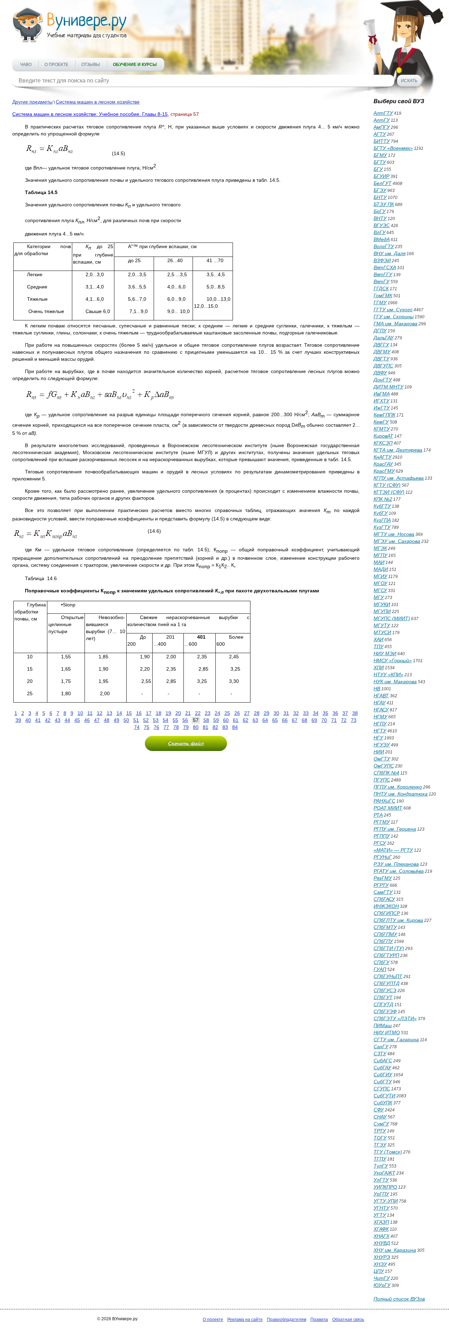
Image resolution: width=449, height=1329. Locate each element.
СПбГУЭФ (385, 1011)
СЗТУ (380, 1053)
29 (266, 713)
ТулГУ (381, 1166)
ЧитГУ (382, 1278)
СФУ (379, 1109)
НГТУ (380, 730)
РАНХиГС (384, 801)
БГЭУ (380, 190)
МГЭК (380, 548)
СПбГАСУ (384, 899)
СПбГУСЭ (385, 990)
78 (176, 727)
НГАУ (380, 702)
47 (97, 720)
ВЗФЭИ (382, 260)
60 (226, 720)
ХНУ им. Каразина (395, 1250)
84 (235, 727)
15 (129, 713)
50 (126, 720)
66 (285, 720)
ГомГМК (383, 295)
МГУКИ (382, 604)
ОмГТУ (382, 759)
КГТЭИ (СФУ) (389, 492)
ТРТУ (380, 1131)
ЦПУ (379, 1271)
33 (306, 713)
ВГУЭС (382, 225)
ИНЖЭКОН (386, 906)
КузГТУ (382, 527)
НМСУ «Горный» (393, 660)
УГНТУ (381, 1208)
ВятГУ (381, 281)
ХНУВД (382, 1243)
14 (119, 713)
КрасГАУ (383, 464)
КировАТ (383, 436)
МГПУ (380, 555)
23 (207, 713)
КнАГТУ (382, 457)
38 (355, 713)
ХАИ (378, 639)
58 (206, 720)
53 (156, 720)
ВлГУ (380, 232)
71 (334, 720)
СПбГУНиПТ (388, 976)
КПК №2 (383, 499)
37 (345, 713)
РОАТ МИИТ (388, 808)
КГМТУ (382, 429)
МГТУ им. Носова (394, 534)
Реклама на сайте (245, 1319)
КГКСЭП (383, 443)
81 (205, 727)
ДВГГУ (381, 344)
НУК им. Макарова (395, 681)
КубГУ (381, 513)
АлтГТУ (383, 113)
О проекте (56, 64)
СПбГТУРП (386, 955)
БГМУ (380, 155)
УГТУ (380, 1215)
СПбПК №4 (386, 773)
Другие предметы (32, 102)
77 (166, 727)
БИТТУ (382, 141)
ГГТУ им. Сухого (393, 309)
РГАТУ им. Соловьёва (399, 871)
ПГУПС (382, 780)
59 (216, 720)
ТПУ (378, 646)
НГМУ (380, 716)
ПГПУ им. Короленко (398, 787)
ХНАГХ (381, 1236)
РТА (378, 815)
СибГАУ (382, 1067)
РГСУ (380, 843)
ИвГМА (382, 394)
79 (186, 727)
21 (188, 713)
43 (57, 720)
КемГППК (384, 415)
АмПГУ (382, 127)
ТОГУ (380, 1138)
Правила (319, 1319)
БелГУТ (382, 183)
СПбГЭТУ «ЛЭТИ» (395, 1018)
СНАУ (380, 1116)
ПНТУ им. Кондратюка (401, 794)
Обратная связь (348, 1319)
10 (80, 713)
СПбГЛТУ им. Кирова (398, 920)
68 (304, 720)
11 (90, 713)
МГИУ (380, 576)
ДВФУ (380, 373)
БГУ (378, 169)
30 (276, 713)
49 (116, 720)
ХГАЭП (381, 1222)
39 (18, 720)
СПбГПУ (383, 941)
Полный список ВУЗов (399, 1299)
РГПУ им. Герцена (395, 829)
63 (255, 720)
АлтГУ (382, 120)
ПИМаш (383, 1025)
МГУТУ (382, 625)
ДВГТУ (381, 358)
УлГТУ (381, 1180)
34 (316, 713)
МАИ (379, 562)
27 (247, 713)
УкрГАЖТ (384, 1173)
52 (146, 720)
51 (136, 720)
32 (296, 713)
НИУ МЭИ (385, 653)
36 (335, 713)
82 (215, 727)
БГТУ (380, 162)
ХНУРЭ (382, 1257)
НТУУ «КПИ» (388, 674)
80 (196, 727)
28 (257, 713)
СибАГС (383, 1060)
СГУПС (382, 1088)
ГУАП (380, 969)
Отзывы (90, 64)
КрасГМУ (384, 471)
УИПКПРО (385, 1187)
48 (106, 720)
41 (38, 720)
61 (236, 720)
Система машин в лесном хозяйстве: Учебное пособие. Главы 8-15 (90, 114)
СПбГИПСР (387, 913)
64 (265, 720)
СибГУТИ (384, 1095)
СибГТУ (383, 1081)
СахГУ (381, 1046)
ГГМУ (380, 302)
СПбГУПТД (387, 983)
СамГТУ (383, 892)
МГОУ (380, 583)
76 (156, 727)
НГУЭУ (382, 744)
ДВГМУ (382, 351)
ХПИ (379, 667)
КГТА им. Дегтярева (398, 450)
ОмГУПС (384, 766)
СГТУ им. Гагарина (396, 1039)
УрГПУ (381, 1194)
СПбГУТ (383, 997)
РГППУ (382, 836)
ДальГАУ (384, 337)
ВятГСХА (385, 267)
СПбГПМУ (385, 934)
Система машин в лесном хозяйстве (98, 102)
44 (67, 720)
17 (149, 713)
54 (165, 720)
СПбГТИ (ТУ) (389, 948)
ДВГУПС (383, 365)
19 (168, 713)
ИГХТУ (381, 401)
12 (99, 713)
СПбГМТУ (385, 927)
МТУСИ (382, 632)
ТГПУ (380, 1159)
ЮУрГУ (382, 1285)
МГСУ (380, 590)
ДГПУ (380, 330)
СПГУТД (383, 1004)
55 (175, 720)
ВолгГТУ (384, 246)
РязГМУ (383, 878)
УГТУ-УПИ (386, 1201)
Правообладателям (286, 1319)
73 (353, 720)
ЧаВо (26, 64)
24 (217, 713)
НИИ (379, 752)
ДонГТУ (383, 380)
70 (324, 720)
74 (137, 727)
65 (275, 720)
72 (344, 720)
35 (325, 713)
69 (314, 720)
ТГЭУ (380, 1145)
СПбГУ (381, 962)
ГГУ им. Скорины (394, 316)
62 (245, 720)
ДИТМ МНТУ (388, 387)
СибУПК (383, 1102)
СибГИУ (383, 1074)
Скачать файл (186, 743)
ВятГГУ (383, 274)
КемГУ (381, 422)
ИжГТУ (382, 408)
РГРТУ (381, 885)
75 (146, 727)
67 (294, 720)
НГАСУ (381, 709)
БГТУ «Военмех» (393, 148)
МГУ (379, 597)
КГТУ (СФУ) (387, 485)
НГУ (378, 737)
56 (185, 720)
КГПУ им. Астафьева (399, 478)
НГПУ (380, 723)
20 (178, 713)
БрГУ (380, 211)
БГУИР (381, 176)
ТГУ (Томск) (388, 1152)
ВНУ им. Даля (390, 253)
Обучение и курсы (135, 64)
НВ (377, 688)
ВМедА (382, 239)
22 (198, 713)
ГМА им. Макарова (395, 323)
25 (227, 713)
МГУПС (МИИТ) (392, 618)
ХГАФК (381, 1229)
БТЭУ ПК (384, 204)
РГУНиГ (383, 857)
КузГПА (382, 520)
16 (139, 713)
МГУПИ (382, 611)
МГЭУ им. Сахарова (397, 541)
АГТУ (380, 134)
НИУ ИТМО (387, 1032)
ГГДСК (381, 288)
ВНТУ (380, 218)
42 (48, 720)
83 (225, 727)
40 (28, 720)
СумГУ (381, 1124)
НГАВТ (381, 695)
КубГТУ (382, 506)
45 (77, 720)
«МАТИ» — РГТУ (393, 850)
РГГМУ (382, 822)
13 (109, 713)
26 (237, 713)
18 (158, 713)
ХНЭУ (380, 1264)
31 (286, 713)
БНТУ (380, 197)
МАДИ (381, 569)
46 (87, 720)
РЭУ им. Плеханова (396, 864)
